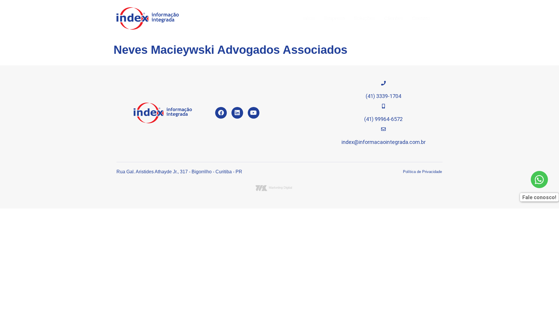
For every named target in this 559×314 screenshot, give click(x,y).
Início (309, 18)
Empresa (334, 18)
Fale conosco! (539, 197)
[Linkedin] (237, 113)
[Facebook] (221, 113)
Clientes (393, 18)
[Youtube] (253, 113)
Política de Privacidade (422, 172)
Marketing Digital (280, 187)
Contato (421, 18)
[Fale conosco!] (539, 179)
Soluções (364, 18)
